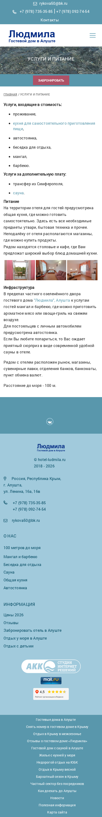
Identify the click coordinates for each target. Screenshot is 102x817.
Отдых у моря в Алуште (25, 638)
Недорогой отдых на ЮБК (57, 762)
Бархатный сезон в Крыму (57, 776)
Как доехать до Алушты (57, 790)
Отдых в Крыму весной (57, 769)
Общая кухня (15, 579)
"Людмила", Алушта (52, 300)
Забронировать (51, 80)
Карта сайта (57, 812)
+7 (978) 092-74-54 (72, 11)
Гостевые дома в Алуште (56, 719)
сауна (18, 192)
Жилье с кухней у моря (57, 755)
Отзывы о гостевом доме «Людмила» (57, 741)
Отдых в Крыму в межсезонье (57, 734)
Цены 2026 (13, 614)
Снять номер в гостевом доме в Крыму (57, 726)
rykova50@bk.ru (53, 3)
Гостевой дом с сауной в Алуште (57, 748)
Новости (57, 798)
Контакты (50, 19)
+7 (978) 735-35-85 (36, 11)
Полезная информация (57, 805)
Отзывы (11, 622)
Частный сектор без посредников (57, 783)
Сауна (9, 572)
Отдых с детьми (18, 645)
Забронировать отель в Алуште (32, 630)
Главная (10, 94)
